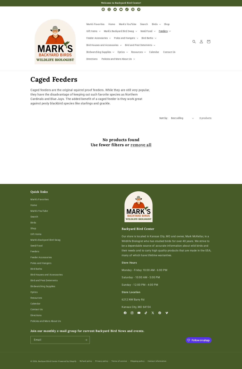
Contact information (157, 361)
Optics (34, 292)
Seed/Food (36, 245)
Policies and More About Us (45, 321)
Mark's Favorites (39, 199)
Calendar (35, 303)
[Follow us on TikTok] (127, 9)
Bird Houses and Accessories (46, 274)
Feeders (34, 251)
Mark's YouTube (39, 211)
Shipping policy (137, 361)
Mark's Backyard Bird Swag (45, 240)
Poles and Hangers (40, 263)
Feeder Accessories (41, 257)
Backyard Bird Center (48, 361)
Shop (33, 228)
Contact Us (36, 309)
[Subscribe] (86, 340)
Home (33, 205)
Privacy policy (101, 361)
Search (34, 216)
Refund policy (86, 361)
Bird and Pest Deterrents (44, 280)
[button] (156, 24)
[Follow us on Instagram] (109, 9)
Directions (36, 315)
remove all (141, 144)
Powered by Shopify (67, 361)
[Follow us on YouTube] (121, 9)
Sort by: (163, 118)
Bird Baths (36, 269)
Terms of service (119, 361)
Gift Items (35, 234)
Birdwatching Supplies (42, 286)
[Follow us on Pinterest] (132, 9)
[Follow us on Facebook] (103, 9)
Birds (33, 222)
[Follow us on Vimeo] (138, 9)
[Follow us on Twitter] (115, 9)
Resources (36, 298)
